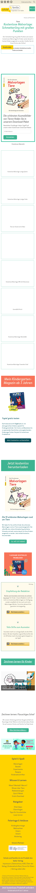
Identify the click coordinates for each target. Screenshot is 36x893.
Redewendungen (18, 791)
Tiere (18, 22)
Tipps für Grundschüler (18, 812)
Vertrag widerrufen (18, 869)
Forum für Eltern (28, 866)
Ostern (18, 831)
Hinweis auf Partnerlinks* (29, 17)
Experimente (18, 769)
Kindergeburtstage (18, 826)
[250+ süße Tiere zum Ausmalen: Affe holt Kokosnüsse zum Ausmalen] (17, 271)
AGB (23, 864)
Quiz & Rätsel (18, 793)
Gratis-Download (18, 796)
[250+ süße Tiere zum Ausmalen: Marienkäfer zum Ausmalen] (17, 326)
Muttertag (18, 836)
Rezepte (18, 772)
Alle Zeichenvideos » (18, 730)
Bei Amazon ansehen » (17, 612)
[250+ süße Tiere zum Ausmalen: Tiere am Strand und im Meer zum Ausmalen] (17, 216)
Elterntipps (18, 807)
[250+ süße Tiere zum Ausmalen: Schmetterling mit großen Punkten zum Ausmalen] (17, 55)
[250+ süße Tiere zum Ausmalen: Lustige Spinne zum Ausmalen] (17, 160)
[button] (18, 681)
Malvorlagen (18, 764)
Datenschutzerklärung (8, 688)
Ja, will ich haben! (18, 542)
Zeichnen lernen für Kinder (18, 662)
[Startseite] (12, 12)
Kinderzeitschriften (26, 2)
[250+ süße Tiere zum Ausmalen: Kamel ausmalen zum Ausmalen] (17, 243)
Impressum (7, 864)
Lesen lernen (18, 815)
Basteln (18, 767)
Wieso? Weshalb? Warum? (18, 785)
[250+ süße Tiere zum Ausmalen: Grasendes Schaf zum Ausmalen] (17, 353)
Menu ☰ (32, 8)
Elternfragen (18, 810)
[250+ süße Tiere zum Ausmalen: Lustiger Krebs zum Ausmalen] (17, 188)
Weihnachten (18, 828)
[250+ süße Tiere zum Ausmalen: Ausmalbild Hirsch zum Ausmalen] (17, 298)
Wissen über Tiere (18, 788)
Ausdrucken (7, 47)
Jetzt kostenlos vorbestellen (18, 440)
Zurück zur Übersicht (18, 144)
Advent (18, 834)
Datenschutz (16, 864)
